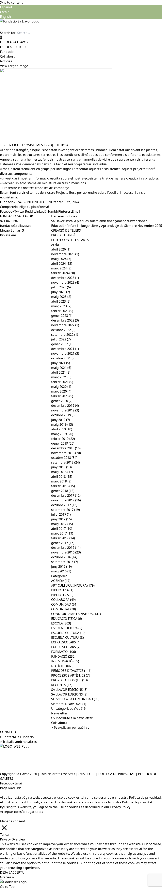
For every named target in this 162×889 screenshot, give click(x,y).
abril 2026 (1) (60, 249)
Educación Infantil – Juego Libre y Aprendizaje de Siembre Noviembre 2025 (106, 225)
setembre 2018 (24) (65, 462)
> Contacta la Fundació (17, 737)
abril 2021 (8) (60, 372)
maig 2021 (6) (61, 368)
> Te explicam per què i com (71, 727)
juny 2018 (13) (61, 467)
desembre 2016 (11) (66, 547)
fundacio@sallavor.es (15, 225)
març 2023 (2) (61, 306)
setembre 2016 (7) (64, 562)
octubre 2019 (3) (63, 415)
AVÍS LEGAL (86, 774)
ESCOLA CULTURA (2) (66, 628)
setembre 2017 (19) (65, 510)
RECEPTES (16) (61, 685)
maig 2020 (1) (61, 386)
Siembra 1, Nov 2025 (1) (68, 704)
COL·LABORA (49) (63, 599)
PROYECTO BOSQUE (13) (69, 680)
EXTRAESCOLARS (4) (65, 642)
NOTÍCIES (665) (62, 666)
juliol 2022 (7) (61, 339)
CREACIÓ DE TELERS (66, 230)
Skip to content (11, 2)
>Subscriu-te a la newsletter (72, 718)
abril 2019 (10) (61, 429)
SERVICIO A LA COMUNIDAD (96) (75, 699)
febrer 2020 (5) (62, 396)
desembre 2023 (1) (65, 278)
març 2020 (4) (61, 391)
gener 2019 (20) (62, 443)
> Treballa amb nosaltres (18, 741)
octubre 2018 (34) (64, 457)
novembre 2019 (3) (65, 410)
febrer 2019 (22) (63, 439)
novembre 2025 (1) (65, 254)
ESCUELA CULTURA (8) (67, 637)
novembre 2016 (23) (66, 552)
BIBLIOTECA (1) (62, 590)
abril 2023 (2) (60, 301)
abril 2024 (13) (61, 263)
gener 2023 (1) (62, 315)
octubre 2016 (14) (64, 557)
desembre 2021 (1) (65, 349)
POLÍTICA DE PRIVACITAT (116, 774)
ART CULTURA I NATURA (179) (73, 585)
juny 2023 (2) (60, 292)
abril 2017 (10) (61, 528)
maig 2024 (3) (61, 259)
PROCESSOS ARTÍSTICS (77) (71, 675)
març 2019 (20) (62, 434)
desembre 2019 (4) (65, 405)
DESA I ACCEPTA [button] (12, 872)
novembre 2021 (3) (65, 353)
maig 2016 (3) (61, 571)
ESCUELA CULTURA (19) (68, 633)
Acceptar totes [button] (11, 812)
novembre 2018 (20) (66, 453)
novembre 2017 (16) (66, 500)
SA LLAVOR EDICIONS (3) (69, 689)
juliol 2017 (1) (61, 514)
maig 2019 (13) (62, 424)
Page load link (10, 788)
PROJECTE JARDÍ (63, 235)
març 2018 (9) (61, 481)
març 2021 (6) (61, 377)
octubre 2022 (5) (63, 330)
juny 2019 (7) (60, 420)
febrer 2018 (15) (63, 486)
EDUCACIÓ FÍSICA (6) (66, 618)
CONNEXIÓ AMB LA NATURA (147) (76, 614)
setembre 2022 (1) (64, 334)
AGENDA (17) (60, 581)
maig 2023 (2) (61, 296)
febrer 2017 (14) (63, 538)
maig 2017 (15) (62, 524)
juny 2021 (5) (60, 363)
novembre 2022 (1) (65, 325)
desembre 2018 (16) (66, 448)
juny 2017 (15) (61, 519)
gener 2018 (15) (62, 491)
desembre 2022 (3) (65, 320)
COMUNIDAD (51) (64, 604)
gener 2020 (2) (62, 401)
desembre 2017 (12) (66, 495)
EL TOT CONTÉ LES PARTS (70, 240)
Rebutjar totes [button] (32, 812)
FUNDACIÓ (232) (63, 656)
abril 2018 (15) (61, 476)
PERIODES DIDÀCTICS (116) (71, 670)
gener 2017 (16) (62, 543)
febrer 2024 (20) (63, 273)
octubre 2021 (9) (63, 358)
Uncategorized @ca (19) (69, 708)
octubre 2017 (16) (64, 505)
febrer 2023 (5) (62, 311)
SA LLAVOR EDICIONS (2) (69, 694)
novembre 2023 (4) (65, 282)
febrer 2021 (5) (62, 382)
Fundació (7, 202)
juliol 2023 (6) (61, 287)
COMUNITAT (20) (63, 609)
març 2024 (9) (61, 268)
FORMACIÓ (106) (63, 652)
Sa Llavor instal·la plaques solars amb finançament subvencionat (99, 221)
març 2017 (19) (62, 533)
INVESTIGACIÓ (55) (65, 661)
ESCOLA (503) (61, 623)
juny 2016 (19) (61, 566)
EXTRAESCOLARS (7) (65, 647)
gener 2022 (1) (62, 344)
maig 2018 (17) (62, 472)
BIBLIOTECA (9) (62, 595)
